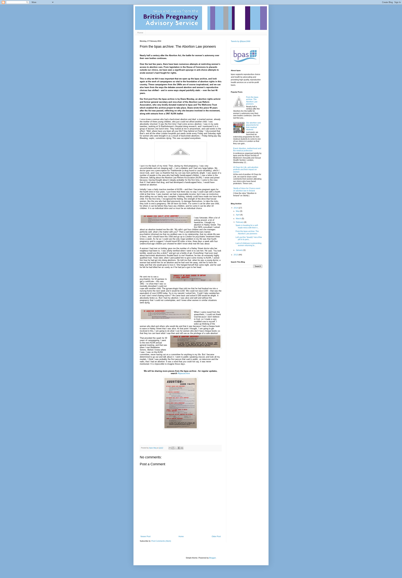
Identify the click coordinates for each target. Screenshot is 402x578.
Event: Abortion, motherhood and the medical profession (247, 149)
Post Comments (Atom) (161, 541)
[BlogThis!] (173, 448)
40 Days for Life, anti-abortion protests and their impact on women (245, 169)
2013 (236, 255)
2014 (236, 208)
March (239, 218)
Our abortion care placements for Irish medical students (253, 126)
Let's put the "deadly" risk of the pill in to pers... (249, 238)
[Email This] (170, 448)
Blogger (212, 558)
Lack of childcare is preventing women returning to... (248, 244)
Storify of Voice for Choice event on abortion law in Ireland (246, 189)
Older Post (216, 536)
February (240, 222)
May (238, 211)
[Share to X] (176, 448)
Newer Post (145, 536)
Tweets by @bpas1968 (240, 41)
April (238, 215)
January (239, 250)
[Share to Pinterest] (182, 448)
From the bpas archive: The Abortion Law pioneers (252, 100)
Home (140, 32)
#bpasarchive (184, 373)
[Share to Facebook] (179, 448)
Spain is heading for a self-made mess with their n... (247, 226)
